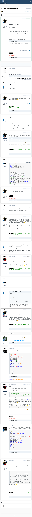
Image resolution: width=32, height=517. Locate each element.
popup (29, 162)
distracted (24, 50)
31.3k (4, 26)
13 (6, 355)
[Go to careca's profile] (5, 351)
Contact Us (18, 514)
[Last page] (9, 15)
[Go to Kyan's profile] (5, 339)
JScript (5, 68)
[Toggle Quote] (10, 138)
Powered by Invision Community (16, 515)
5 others (27, 50)
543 (4, 343)
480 (6, 26)
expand (27, 162)
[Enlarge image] (23, 44)
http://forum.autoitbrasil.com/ (12, 74)
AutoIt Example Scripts (12, 11)
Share (23, 11)
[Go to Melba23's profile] (2, 11)
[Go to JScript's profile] (5, 71)
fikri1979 (21, 50)
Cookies (22, 514)
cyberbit (19, 50)
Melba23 (4, 18)
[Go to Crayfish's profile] (5, 86)
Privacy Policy (14, 514)
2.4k (4, 355)
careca (5, 348)
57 (5, 123)
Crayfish (4, 82)
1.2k (4, 75)
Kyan (5, 336)
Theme (10, 514)
